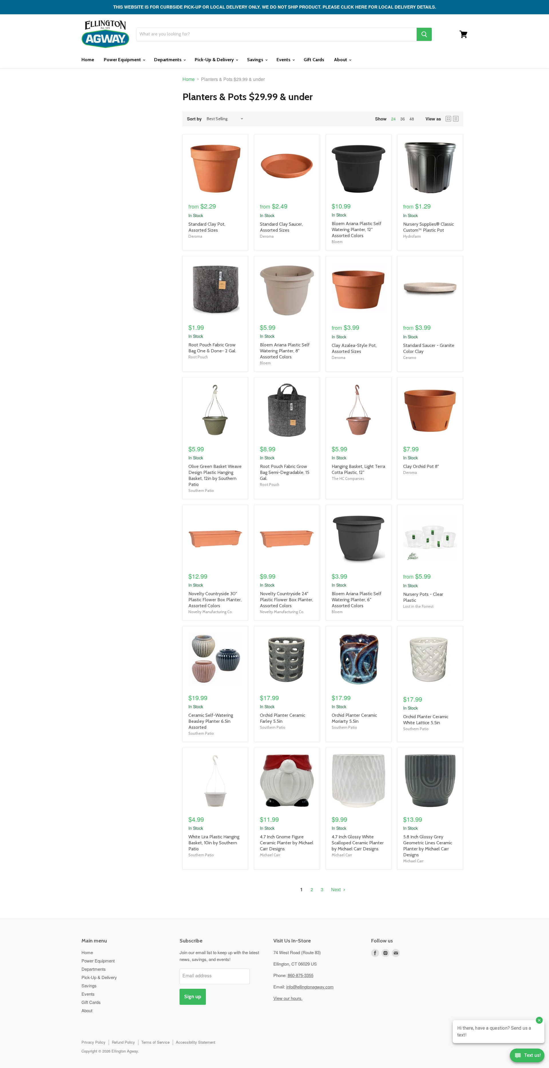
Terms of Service (155, 1042)
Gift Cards (314, 59)
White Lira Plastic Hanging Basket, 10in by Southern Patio (213, 842)
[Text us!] (527, 1056)
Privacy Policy (93, 1042)
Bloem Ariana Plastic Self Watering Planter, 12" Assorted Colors (356, 229)
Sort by (194, 119)
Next (336, 889)
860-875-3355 (300, 975)
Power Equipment (123, 59)
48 (411, 119)
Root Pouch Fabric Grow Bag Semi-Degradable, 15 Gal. (284, 472)
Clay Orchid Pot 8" (421, 466)
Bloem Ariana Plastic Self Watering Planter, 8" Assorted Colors (285, 351)
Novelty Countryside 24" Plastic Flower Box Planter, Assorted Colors (286, 599)
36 (402, 119)
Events (284, 59)
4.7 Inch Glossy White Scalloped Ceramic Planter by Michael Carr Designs (358, 842)
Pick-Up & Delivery (215, 59)
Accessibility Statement (195, 1042)
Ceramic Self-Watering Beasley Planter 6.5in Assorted (210, 721)
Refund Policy (123, 1042)
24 (393, 119)
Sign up (192, 996)
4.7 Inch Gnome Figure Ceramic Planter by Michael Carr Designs (286, 842)
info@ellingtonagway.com (310, 987)
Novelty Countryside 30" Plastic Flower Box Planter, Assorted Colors (215, 599)
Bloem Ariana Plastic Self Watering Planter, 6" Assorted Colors (356, 599)
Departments (168, 59)
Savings (255, 59)
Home (87, 59)
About (341, 59)
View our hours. (288, 998)
